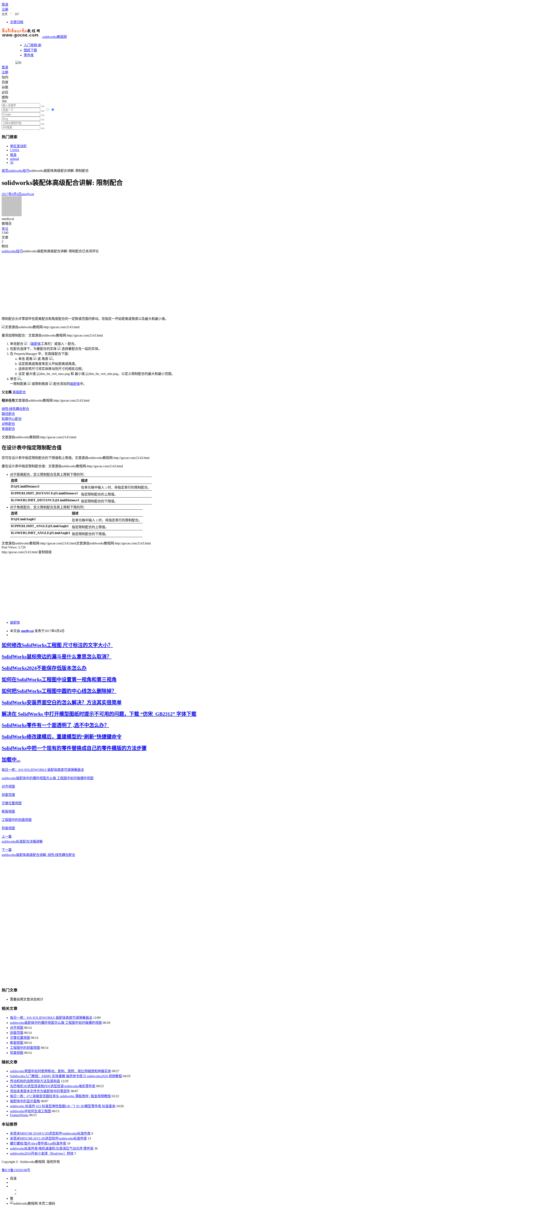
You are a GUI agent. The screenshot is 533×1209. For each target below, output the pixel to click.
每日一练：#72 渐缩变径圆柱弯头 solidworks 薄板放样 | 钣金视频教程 (60, 1096)
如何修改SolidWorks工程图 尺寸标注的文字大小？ (57, 645)
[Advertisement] (37, 282)
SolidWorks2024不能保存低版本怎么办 (44, 668)
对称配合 (8, 424)
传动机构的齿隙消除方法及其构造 (35, 1081)
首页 (5, 170)
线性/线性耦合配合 (15, 409)
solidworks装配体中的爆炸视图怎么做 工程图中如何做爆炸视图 (47, 778)
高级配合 (19, 392)
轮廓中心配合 (12, 419)
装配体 (15, 622)
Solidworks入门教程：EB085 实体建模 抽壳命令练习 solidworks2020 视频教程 (66, 1076)
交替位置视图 (12, 803)
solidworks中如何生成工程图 (30, 1111)
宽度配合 (8, 429)
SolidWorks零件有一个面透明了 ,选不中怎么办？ (55, 725)
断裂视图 (8, 811)
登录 (5, 4)
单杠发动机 (18, 146)
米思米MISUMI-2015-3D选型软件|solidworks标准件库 (48, 1138)
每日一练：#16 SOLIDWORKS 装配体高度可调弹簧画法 (43, 770)
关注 (5, 228)
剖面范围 (8, 795)
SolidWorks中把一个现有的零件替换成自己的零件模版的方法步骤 (74, 748)
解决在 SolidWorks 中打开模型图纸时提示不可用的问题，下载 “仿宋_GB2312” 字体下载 (99, 714)
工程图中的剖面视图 (17, 820)
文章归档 (16, 22)
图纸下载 (30, 50)
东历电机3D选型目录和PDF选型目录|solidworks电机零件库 (52, 1086)
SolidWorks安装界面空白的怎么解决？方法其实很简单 (62, 702)
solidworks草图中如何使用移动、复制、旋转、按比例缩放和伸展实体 (60, 1071)
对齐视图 (8, 786)
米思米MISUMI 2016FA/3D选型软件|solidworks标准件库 (50, 1133)
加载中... (11, 759)
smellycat (27, 631)
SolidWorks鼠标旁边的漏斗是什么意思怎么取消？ (57, 656)
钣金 (13, 155)
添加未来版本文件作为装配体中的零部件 (40, 1091)
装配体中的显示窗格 (25, 1101)
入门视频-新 (32, 45)
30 (11, 162)
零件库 (29, 55)
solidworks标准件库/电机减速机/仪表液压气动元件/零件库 (51, 1148)
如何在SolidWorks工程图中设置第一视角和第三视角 (59, 679)
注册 (5, 9)
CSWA (14, 150)
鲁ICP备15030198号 (16, 1170)
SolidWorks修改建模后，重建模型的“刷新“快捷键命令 (62, 736)
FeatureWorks (19, 1115)
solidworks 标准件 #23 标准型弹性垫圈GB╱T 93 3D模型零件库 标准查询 (62, 1106)
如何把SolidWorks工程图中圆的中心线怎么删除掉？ (59, 691)
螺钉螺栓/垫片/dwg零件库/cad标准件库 (38, 1143)
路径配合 (8, 414)
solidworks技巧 (18, 170)
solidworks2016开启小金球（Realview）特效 (41, 1153)
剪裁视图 (8, 828)
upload (14, 159)
